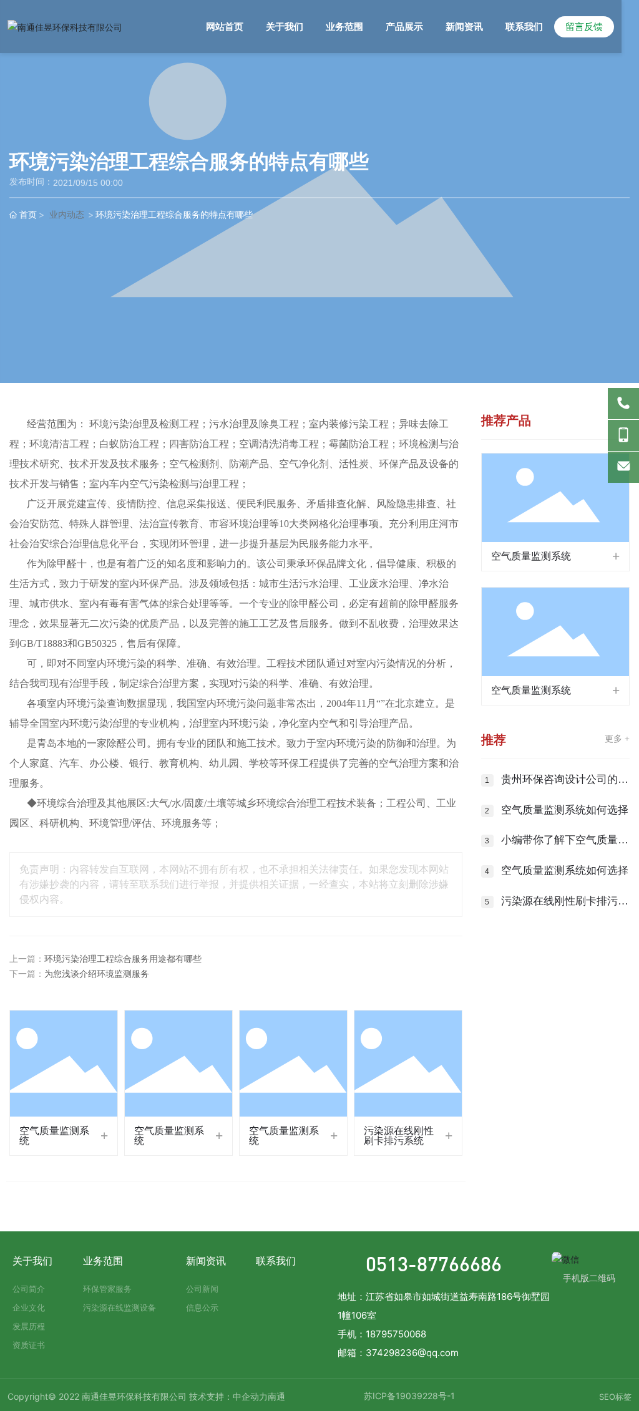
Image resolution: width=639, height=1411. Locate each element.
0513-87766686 (434, 1263)
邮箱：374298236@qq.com (398, 1353)
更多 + (617, 739)
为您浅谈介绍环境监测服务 (96, 974)
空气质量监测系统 (54, 1135)
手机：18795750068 (382, 1334)
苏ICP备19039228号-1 (409, 1395)
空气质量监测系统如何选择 (564, 810)
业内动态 (66, 215)
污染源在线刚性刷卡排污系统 (399, 1135)
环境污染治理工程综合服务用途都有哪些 (123, 959)
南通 (276, 1396)
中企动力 (250, 1396)
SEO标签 (615, 1397)
